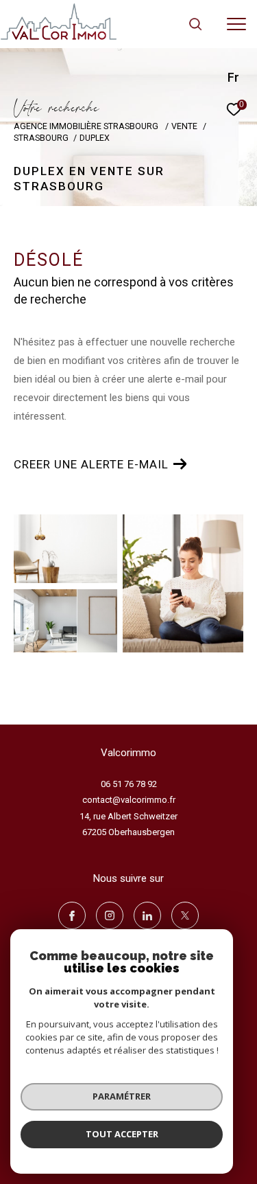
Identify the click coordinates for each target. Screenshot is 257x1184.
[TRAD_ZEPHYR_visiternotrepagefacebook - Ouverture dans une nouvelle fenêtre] (72, 915)
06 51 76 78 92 (129, 784)
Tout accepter (122, 1134)
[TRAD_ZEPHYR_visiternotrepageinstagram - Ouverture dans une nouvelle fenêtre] (109, 915)
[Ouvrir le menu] (236, 24)
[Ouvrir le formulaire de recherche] (195, 24)
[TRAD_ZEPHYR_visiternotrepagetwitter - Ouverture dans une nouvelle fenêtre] (185, 915)
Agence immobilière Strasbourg (87, 126)
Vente (184, 126)
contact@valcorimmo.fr (128, 800)
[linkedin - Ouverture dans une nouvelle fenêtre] (147, 915)
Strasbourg (41, 138)
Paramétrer (122, 1096)
